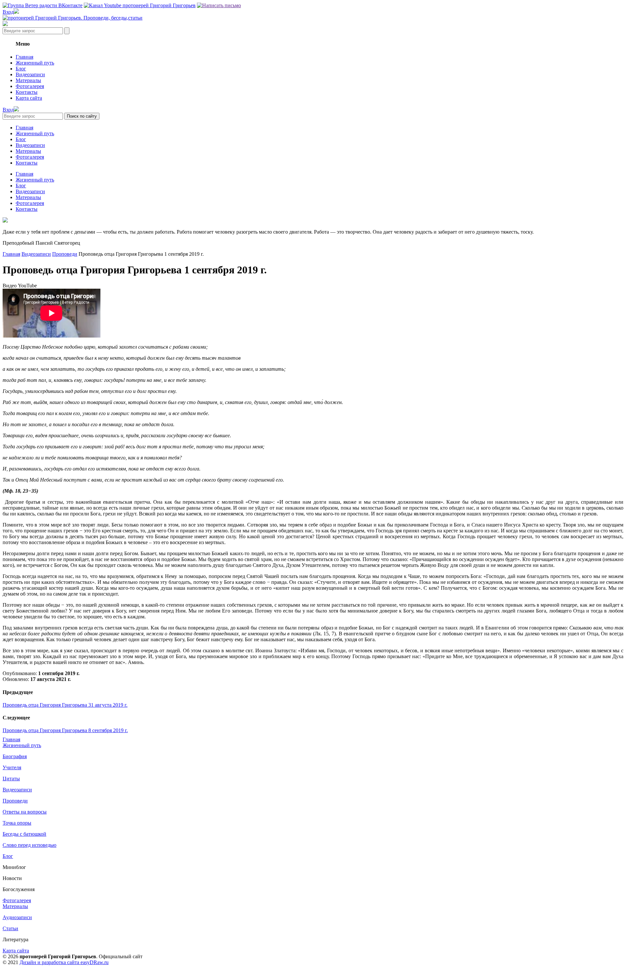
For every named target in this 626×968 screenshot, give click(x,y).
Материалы (28, 80)
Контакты (26, 92)
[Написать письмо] (219, 5)
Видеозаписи (30, 74)
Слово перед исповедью (29, 845)
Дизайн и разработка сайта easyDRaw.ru (64, 962)
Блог (21, 68)
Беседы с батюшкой (24, 834)
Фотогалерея (30, 86)
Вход (8, 12)
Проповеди (64, 254)
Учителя (12, 767)
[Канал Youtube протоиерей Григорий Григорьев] (140, 5)
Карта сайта (29, 98)
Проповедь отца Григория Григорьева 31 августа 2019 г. (65, 705)
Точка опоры (17, 823)
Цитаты (11, 778)
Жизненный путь (35, 62)
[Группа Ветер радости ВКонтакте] (42, 5)
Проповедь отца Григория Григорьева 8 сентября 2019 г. (65, 730)
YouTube (27, 285)
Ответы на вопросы (25, 812)
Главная (24, 57)
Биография (15, 756)
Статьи (10, 928)
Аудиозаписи (17, 917)
